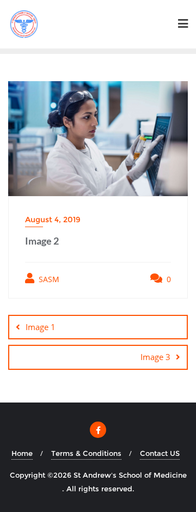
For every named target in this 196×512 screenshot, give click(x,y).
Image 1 (41, 326)
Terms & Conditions (86, 453)
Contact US (160, 453)
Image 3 (155, 356)
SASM (47, 279)
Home (22, 453)
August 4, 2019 (53, 219)
